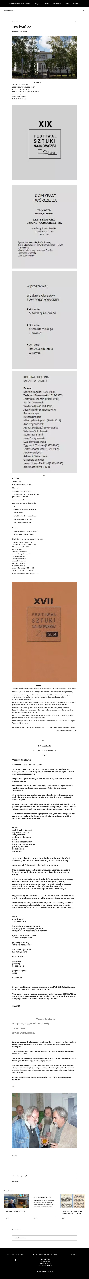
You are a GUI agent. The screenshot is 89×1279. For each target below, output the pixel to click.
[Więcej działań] (76, 22)
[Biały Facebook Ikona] (15, 1260)
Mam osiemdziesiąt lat (42, 1197)
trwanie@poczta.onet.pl (45, 1265)
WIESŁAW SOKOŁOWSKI (15, 1255)
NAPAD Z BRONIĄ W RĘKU (15, 1211)
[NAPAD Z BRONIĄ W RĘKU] (16, 1201)
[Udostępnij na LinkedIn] (22, 1176)
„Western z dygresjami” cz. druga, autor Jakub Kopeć (72, 1212)
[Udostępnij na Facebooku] (13, 1176)
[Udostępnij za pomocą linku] (26, 1176)
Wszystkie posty (9, 10)
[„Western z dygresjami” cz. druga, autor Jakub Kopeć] (72, 1201)
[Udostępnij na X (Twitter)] (17, 1176)
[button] (83, 10)
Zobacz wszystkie (80, 1191)
